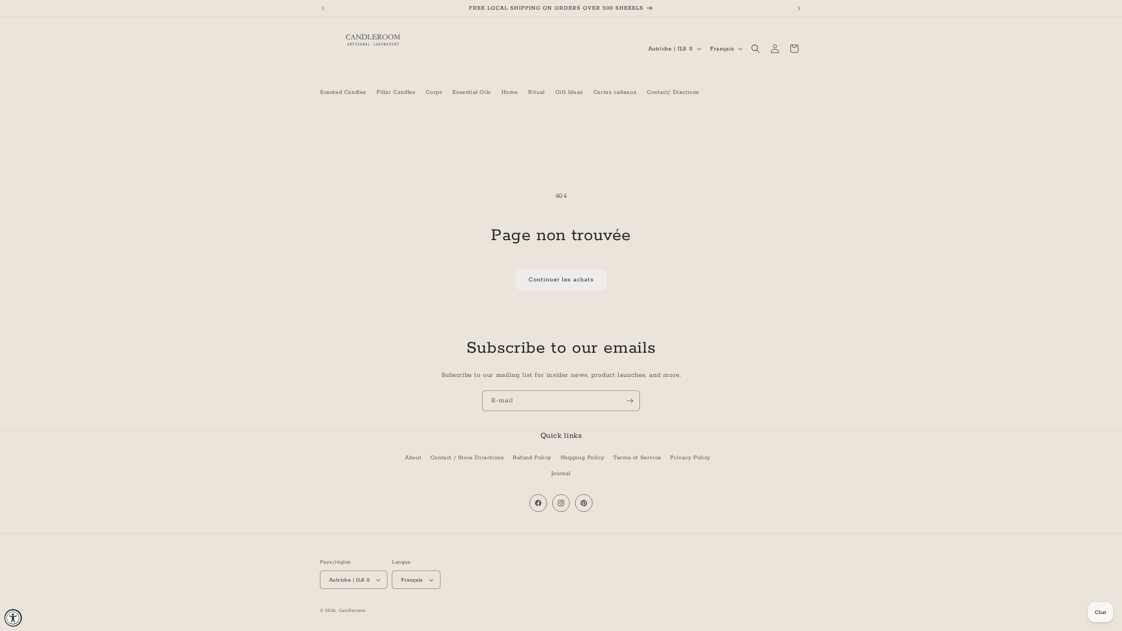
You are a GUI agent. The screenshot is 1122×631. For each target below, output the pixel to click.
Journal (561, 473)
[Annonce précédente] (323, 8)
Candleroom (352, 610)
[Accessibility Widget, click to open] (13, 618)
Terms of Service (637, 457)
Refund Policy (532, 457)
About (413, 457)
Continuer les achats (561, 280)
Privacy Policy (690, 457)
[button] (755, 48)
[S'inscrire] (629, 400)
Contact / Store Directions (467, 457)
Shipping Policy (582, 457)
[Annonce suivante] (799, 8)
